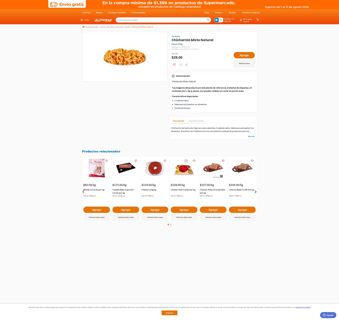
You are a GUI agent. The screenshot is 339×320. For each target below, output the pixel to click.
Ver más (251, 136)
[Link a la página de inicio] (83, 27)
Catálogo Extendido (117, 12)
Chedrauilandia (138, 12)
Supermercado (92, 27)
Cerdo (127, 27)
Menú (86, 20)
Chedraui (86, 12)
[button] (83, 191)
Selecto (99, 12)
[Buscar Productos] (208, 19)
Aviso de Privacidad (303, 307)
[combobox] (163, 20)
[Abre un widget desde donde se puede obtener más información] (328, 315)
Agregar (244, 55)
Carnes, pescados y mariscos (111, 27)
